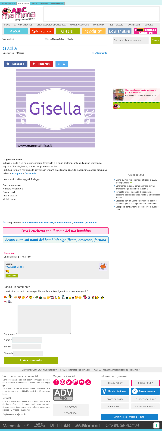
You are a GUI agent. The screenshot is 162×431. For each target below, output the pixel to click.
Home (7, 25)
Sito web (8, 353)
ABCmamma (23, 3)
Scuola (149, 25)
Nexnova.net (134, 370)
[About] (15, 31)
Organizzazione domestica (51, 25)
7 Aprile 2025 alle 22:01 (15, 267)
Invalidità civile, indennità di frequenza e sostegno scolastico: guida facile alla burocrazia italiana (138, 195)
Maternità (98, 25)
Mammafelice (8, 3)
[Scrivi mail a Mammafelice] (82, 385)
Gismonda (30, 173)
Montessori (134, 25)
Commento (10, 334)
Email (7, 346)
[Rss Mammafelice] (88, 385)
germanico (91, 222)
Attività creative (23, 25)
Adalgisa (17, 173)
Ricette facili (116, 25)
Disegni (44, 3)
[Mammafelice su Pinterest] (62, 385)
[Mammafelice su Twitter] (69, 385)
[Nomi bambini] (118, 31)
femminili (78, 222)
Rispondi (12, 275)
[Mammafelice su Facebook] (56, 385)
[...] (127, 98)
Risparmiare (57, 3)
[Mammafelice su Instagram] (75, 385)
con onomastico (63, 222)
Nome (8, 340)
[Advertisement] (101, 14)
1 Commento (101, 53)
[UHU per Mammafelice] (145, 31)
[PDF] (67, 31)
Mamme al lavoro (79, 25)
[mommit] (63, 402)
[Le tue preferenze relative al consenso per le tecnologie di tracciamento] (156, 425)
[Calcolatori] (93, 31)
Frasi (34, 3)
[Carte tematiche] (41, 31)
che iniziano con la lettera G (37, 222)
